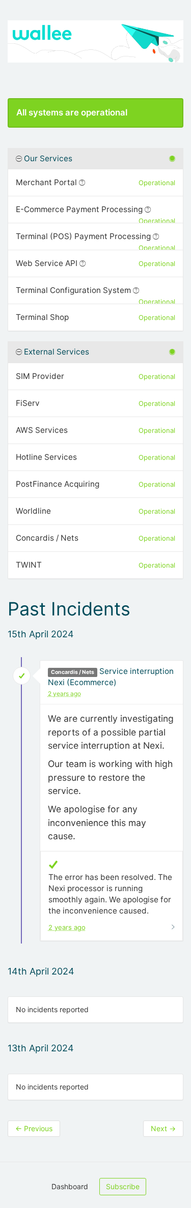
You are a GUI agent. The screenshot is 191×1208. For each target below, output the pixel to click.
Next (163, 1128)
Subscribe (123, 1186)
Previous (33, 1128)
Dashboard (69, 1186)
